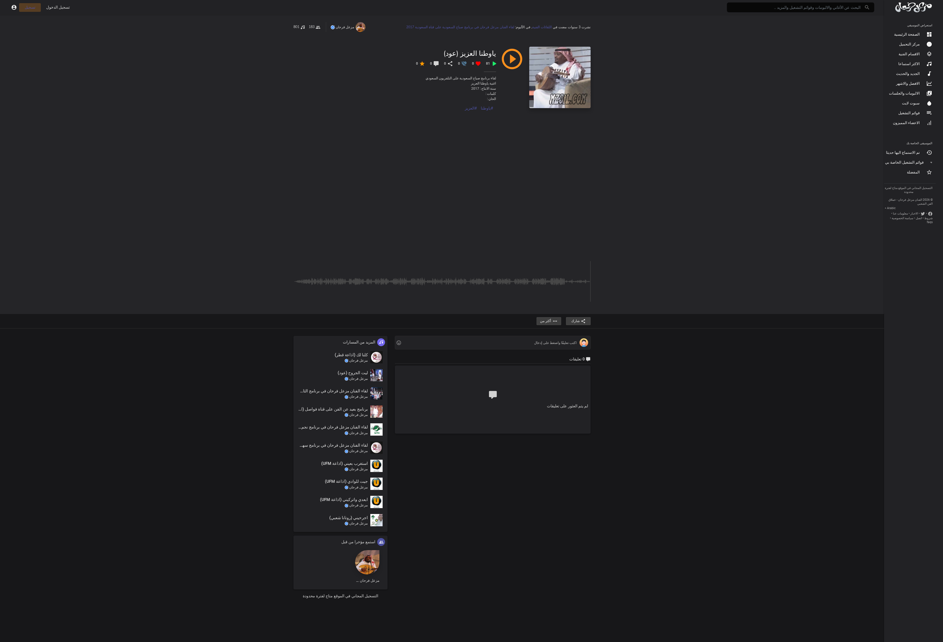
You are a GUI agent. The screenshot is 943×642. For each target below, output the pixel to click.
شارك (575, 321)
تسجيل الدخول (58, 7)
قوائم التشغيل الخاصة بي (904, 162)
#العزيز (471, 108)
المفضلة (913, 172)
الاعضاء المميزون (906, 123)
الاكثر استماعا (909, 64)
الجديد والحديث (908, 73)
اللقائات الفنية (542, 27)
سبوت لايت (911, 103)
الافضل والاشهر (908, 83)
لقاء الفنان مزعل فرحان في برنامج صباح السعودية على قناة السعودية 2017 (460, 27)
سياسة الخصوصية (902, 218)
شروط (928, 218)
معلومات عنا (900, 213)
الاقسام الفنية (909, 54)
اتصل (919, 218)
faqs (930, 222)
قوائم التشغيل (909, 113)
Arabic (891, 208)
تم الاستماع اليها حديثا (903, 152)
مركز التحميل (909, 44)
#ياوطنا (487, 108)
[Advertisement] (443, 145)
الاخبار (914, 213)
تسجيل (30, 7)
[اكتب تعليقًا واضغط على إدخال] (492, 343)
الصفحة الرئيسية (907, 34)
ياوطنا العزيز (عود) (470, 53)
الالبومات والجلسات (904, 93)
